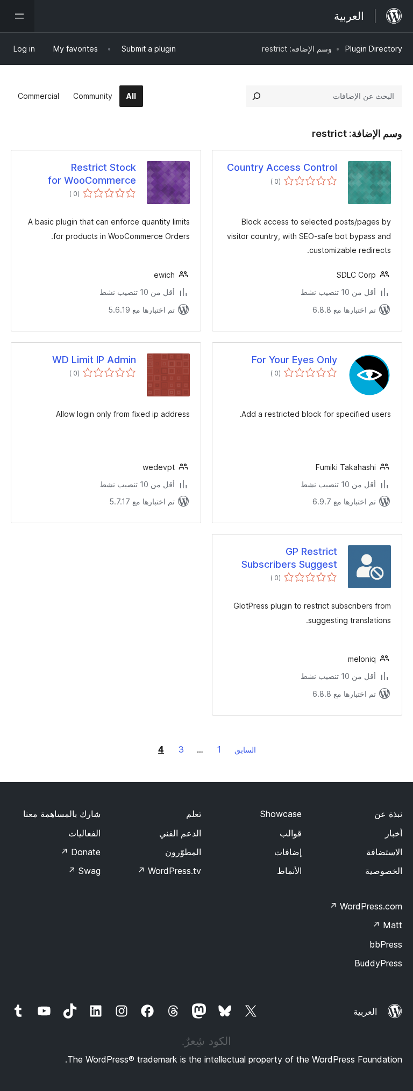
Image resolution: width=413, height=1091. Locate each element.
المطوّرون (183, 852)
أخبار (393, 833)
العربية (365, 1011)
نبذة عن (388, 813)
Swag (84, 870)
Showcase (281, 813)
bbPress (385, 944)
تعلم (193, 813)
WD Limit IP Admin (94, 359)
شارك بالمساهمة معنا (62, 813)
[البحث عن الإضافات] (256, 96)
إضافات (288, 852)
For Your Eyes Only (294, 359)
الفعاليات (84, 833)
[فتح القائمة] (17, 16)
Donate (80, 852)
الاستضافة (384, 852)
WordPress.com (365, 906)
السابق (245, 749)
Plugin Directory (373, 48)
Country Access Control (282, 167)
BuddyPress (378, 963)
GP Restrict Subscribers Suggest (289, 557)
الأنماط (289, 870)
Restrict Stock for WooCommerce (92, 173)
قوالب (291, 833)
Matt (387, 925)
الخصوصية (383, 870)
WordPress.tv (169, 870)
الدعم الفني (180, 833)
